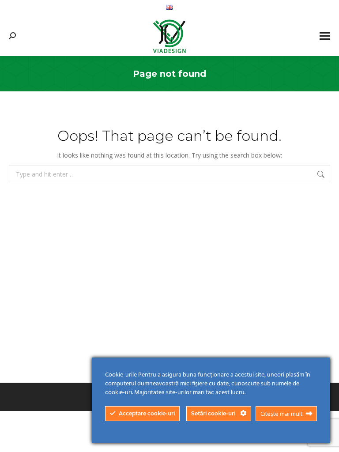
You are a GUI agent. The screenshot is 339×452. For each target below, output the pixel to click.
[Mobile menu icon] (325, 36)
